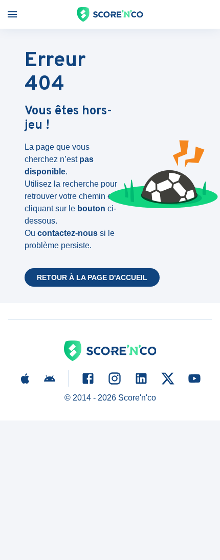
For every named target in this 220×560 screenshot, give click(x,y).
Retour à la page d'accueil (92, 277)
